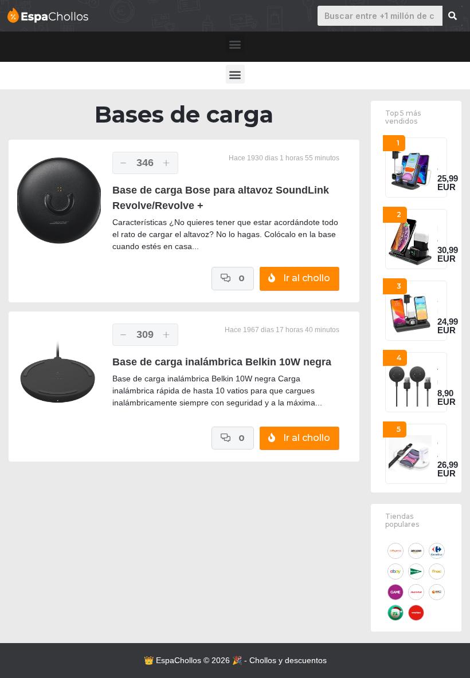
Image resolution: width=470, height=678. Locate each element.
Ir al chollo (305, 278)
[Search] (452, 16)
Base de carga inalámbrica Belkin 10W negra (221, 362)
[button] (235, 43)
